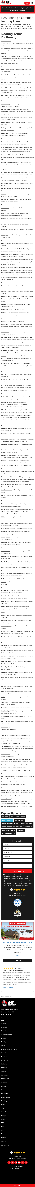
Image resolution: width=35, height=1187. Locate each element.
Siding (3, 1045)
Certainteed (19, 820)
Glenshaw (4, 1086)
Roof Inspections (26, 823)
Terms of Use (15, 885)
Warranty (4, 1027)
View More (4, 1112)
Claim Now (17, 960)
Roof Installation (8, 833)
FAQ (2, 1123)
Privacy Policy (24, 885)
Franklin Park (5, 1078)
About (3, 1119)
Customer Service (6, 1034)
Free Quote (17, 1185)
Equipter (5, 817)
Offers (3, 1130)
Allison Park (4, 1060)
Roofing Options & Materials (12, 827)
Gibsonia (4, 1082)
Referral (3, 1137)
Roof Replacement (8, 830)
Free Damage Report (18, 817)
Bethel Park (4, 1064)
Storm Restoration (6, 1053)
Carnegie (3, 1071)
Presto (3, 1104)
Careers (3, 1141)
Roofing (3, 1042)
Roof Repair (28, 827)
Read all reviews (8, 987)
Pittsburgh (4, 1101)
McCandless (4, 1093)
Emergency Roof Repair (10, 823)
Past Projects (5, 1145)
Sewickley (4, 1108)
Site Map (21, 1166)
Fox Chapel (4, 1075)
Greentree (4, 1090)
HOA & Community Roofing (9, 1049)
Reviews (3, 1134)
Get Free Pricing (17, 871)
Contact (3, 1023)
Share (17, 955)
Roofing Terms (7, 820)
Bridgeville (4, 1067)
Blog (2, 1126)
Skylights (21, 830)
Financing (4, 1031)
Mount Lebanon (6, 1097)
